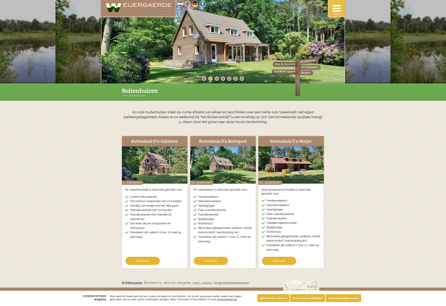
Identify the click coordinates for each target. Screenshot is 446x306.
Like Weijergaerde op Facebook (202, 4)
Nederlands (180, 4)
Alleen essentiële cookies (343, 298)
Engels (187, 4)
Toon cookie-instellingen (307, 298)
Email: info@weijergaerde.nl (231, 282)
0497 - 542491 (202, 282)
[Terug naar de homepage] (138, 8)
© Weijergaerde (132, 282)
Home (125, 95)
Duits (195, 4)
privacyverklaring (227, 299)
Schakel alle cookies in (273, 298)
